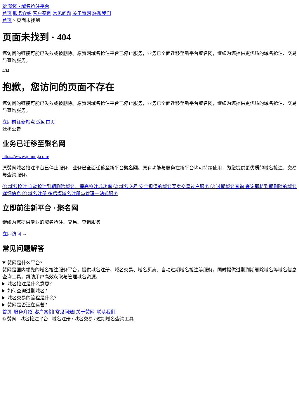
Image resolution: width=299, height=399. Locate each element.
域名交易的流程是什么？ (33, 297)
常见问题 (62, 13)
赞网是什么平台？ (26, 262)
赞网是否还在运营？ (28, 304)
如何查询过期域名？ (28, 290)
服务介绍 (22, 13)
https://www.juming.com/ (25, 156)
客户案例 (42, 13)
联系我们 (101, 13)
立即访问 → (14, 233)
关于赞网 (81, 13)
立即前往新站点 (18, 121)
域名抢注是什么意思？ (30, 283)
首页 (7, 13)
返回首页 (45, 121)
